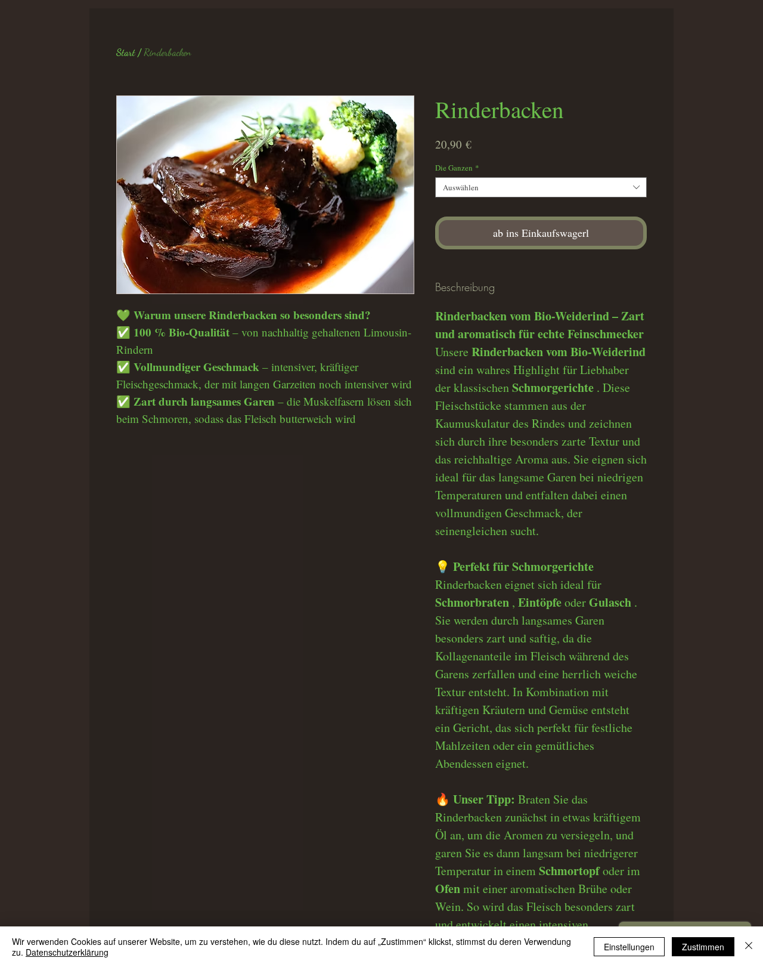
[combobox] (541, 187)
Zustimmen (703, 947)
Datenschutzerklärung (67, 952)
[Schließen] (749, 946)
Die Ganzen (457, 167)
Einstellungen (629, 947)
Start (125, 52)
